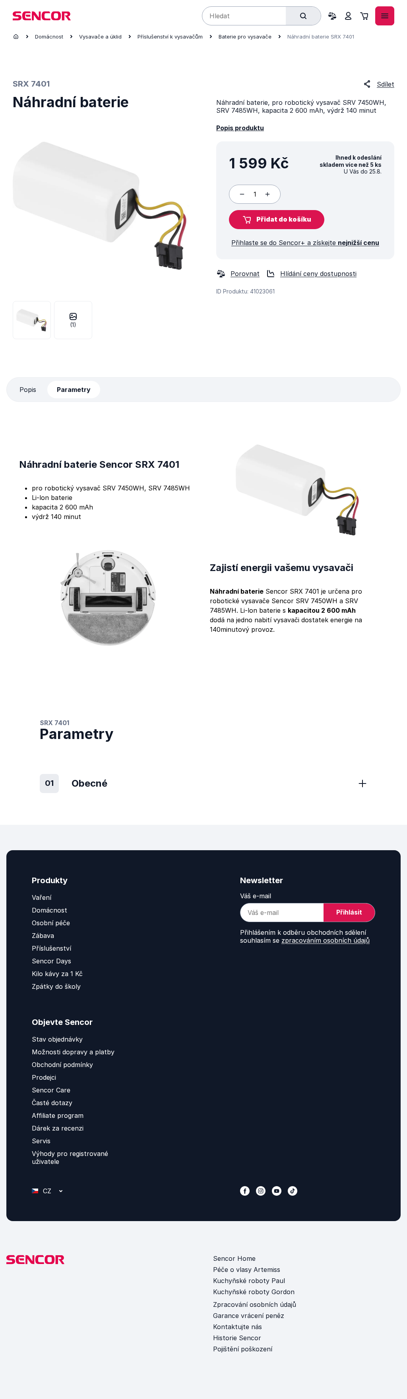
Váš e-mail (255, 896)
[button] (276, 219)
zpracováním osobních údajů (325, 940)
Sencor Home (234, 1258)
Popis (27, 390)
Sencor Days (51, 961)
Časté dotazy (52, 1103)
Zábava (43, 936)
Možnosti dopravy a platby (73, 1052)
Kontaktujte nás (237, 1327)
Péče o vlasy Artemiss (246, 1270)
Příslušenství (51, 948)
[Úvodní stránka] (16, 36)
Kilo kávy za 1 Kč (57, 974)
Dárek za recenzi (57, 1128)
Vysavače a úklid (100, 36)
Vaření (41, 897)
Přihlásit (349, 912)
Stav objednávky (57, 1039)
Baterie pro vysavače (245, 36)
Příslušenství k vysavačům (170, 36)
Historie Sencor (237, 1338)
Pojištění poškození (242, 1349)
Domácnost (49, 36)
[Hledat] (303, 16)
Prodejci (44, 1077)
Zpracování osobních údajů (254, 1304)
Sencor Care (51, 1090)
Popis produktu (240, 128)
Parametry (74, 390)
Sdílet (385, 84)
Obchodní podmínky (62, 1065)
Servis (41, 1141)
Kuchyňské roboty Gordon (254, 1292)
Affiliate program (57, 1115)
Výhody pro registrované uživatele (70, 1158)
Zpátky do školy (56, 986)
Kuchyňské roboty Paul (249, 1281)
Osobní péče (51, 923)
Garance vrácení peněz (248, 1316)
